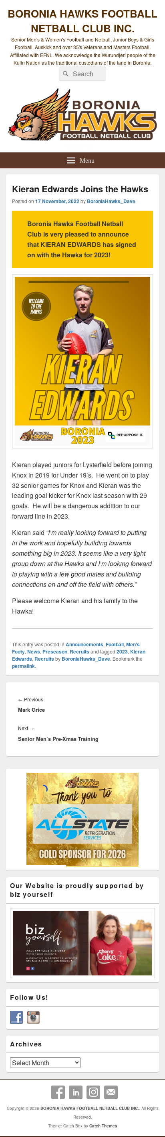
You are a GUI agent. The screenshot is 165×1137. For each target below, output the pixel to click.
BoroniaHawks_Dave (111, 201)
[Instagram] (93, 1092)
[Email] (111, 1092)
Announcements (84, 644)
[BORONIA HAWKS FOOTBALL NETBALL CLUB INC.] (82, 118)
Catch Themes (103, 1126)
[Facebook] (58, 1092)
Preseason (54, 651)
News (33, 651)
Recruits (79, 651)
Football (115, 644)
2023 (122, 651)
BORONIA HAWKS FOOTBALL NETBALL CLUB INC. (82, 21)
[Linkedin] (75, 1092)
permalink (23, 665)
